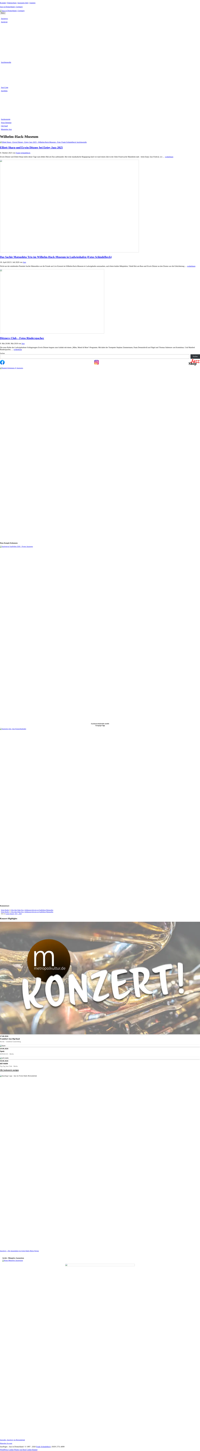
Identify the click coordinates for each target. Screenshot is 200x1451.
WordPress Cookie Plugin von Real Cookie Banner (19, 1450)
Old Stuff (4, 126)
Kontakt (3, 3)
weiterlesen (169, 157)
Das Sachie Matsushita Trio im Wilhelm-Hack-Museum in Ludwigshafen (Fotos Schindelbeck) (56, 256)
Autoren (32, 3)
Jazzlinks (4, 91)
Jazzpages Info (22, 3)
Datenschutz (12, 3)
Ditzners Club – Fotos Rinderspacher (22, 338)
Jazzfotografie (6, 62)
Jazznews (4, 19)
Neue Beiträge (6, 123)
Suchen (2, 353)
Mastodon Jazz (6, 129)
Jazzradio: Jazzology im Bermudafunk (12, 1440)
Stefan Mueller (5, 910)
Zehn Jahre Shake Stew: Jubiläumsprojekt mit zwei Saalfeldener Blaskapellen (32, 910)
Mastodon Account (6, 1443)
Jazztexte (4, 22)
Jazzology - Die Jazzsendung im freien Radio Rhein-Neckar (19, 1251)
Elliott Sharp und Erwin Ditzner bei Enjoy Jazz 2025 (31, 147)
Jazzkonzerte (5, 119)
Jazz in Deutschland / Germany (11, 7)
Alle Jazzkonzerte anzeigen (9, 1070)
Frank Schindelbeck (43, 1447)
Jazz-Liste (4, 87)
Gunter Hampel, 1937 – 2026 (14, 914)
